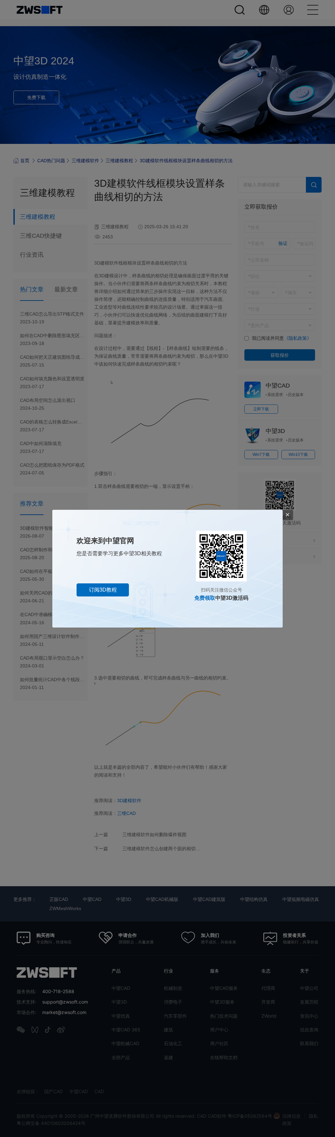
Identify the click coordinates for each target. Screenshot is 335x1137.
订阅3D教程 (103, 590)
